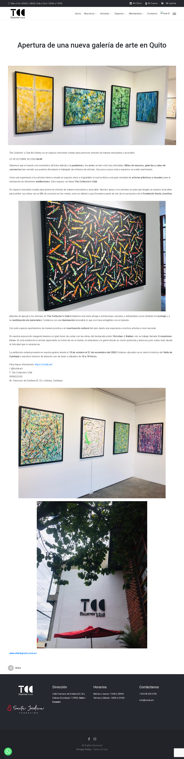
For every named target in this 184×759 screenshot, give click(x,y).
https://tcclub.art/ (44, 364)
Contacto (152, 13)
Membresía (135, 13)
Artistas (104, 13)
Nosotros (89, 13)
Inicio (78, 13)
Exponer (119, 13)
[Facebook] (89, 739)
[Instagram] (94, 739)
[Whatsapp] (8, 751)
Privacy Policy (83, 749)
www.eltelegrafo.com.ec (23, 653)
